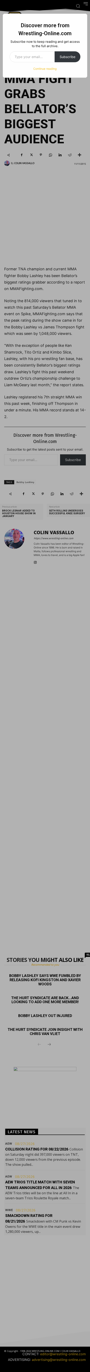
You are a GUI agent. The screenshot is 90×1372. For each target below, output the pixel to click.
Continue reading (45, 68)
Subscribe (67, 57)
